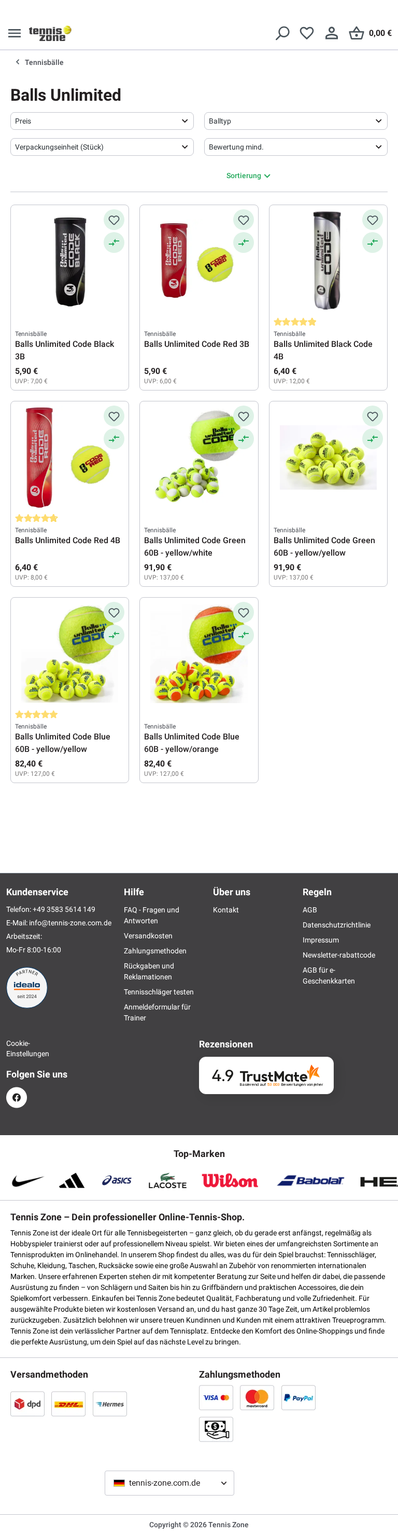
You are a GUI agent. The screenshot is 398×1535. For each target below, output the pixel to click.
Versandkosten (148, 936)
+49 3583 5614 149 (64, 909)
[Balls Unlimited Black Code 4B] (328, 261)
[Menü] (14, 33)
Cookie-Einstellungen (16, 1048)
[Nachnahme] (216, 1429)
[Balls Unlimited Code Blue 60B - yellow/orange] (198, 654)
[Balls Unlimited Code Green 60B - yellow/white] (198, 457)
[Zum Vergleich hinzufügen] (114, 242)
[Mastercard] (257, 1397)
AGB (310, 910)
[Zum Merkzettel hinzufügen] (114, 219)
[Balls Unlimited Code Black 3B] (69, 261)
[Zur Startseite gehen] (50, 33)
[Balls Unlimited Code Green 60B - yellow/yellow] (328, 457)
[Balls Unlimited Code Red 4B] (69, 457)
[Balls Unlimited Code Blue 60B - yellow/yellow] (69, 654)
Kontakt (226, 910)
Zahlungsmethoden (155, 951)
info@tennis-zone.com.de (70, 923)
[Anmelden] (331, 33)
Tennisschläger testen (159, 992)
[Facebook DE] (16, 1097)
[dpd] (27, 1403)
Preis (23, 121)
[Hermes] (110, 1403)
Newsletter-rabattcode (339, 955)
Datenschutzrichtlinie (337, 925)
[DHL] (68, 1403)
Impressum (321, 940)
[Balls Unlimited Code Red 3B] (198, 261)
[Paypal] (298, 1397)
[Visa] (216, 1397)
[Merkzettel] (306, 33)
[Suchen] (282, 33)
